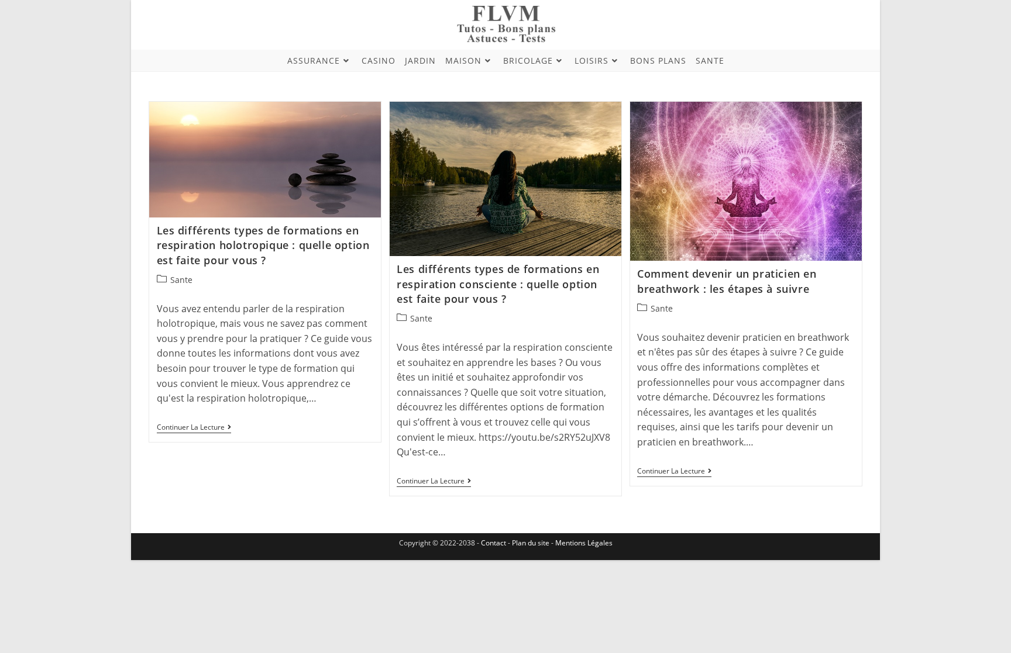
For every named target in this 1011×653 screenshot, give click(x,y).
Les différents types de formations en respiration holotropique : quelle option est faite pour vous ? (263, 245)
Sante (181, 279)
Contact (494, 543)
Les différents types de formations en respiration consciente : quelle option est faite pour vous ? (498, 283)
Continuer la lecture (194, 428)
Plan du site (530, 543)
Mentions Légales (584, 543)
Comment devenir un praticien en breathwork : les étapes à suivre (727, 281)
